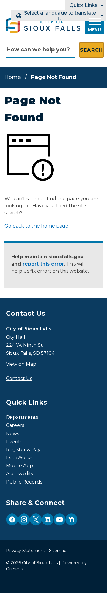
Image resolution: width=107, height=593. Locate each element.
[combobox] (58, 15)
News (12, 433)
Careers (15, 425)
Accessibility (20, 473)
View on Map (21, 364)
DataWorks (19, 457)
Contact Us (19, 378)
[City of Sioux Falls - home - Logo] (43, 25)
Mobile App (19, 465)
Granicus (14, 569)
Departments (22, 417)
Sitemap (58, 550)
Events (14, 441)
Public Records (24, 482)
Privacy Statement (25, 550)
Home (12, 77)
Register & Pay (23, 449)
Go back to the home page (36, 226)
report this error (43, 264)
